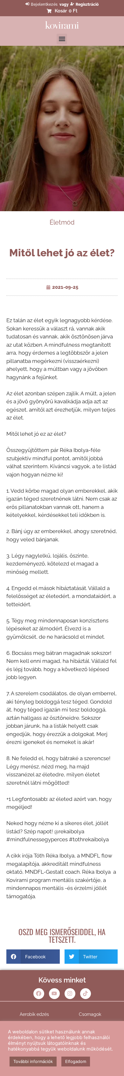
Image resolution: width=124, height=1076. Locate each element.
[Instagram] (70, 993)
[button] (62, 39)
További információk (33, 1061)
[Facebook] (38, 993)
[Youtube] (54, 993)
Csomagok (90, 1014)
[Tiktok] (85, 993)
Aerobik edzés (34, 1014)
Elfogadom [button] (75, 1061)
